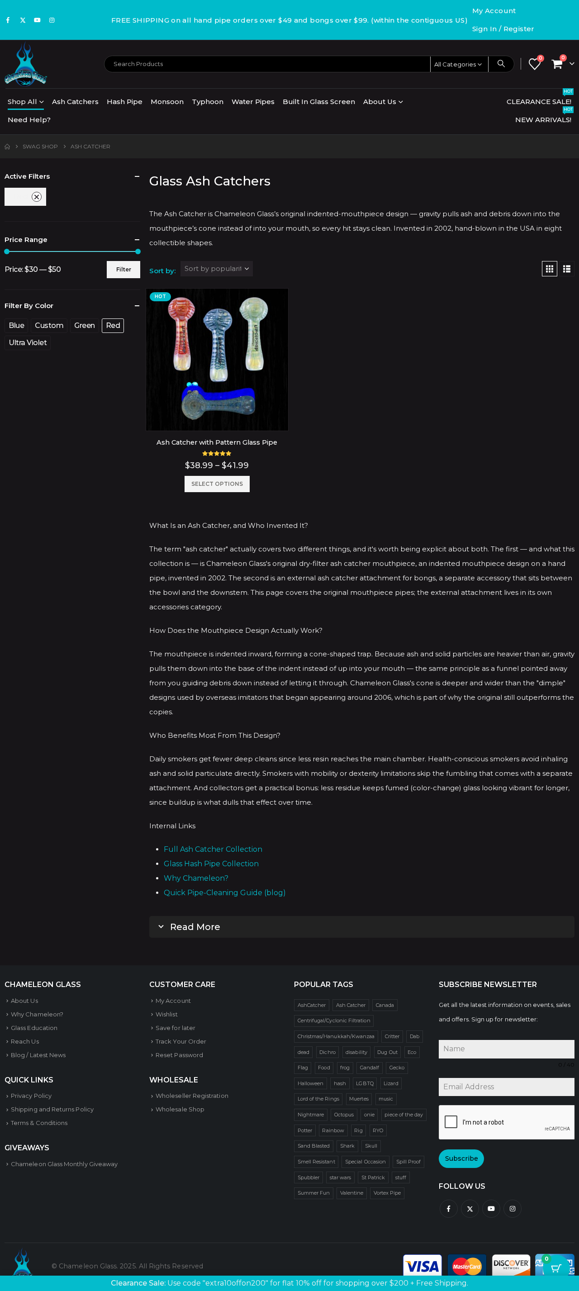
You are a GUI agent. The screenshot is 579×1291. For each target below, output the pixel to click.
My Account (494, 10)
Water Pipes (253, 101)
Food (324, 1067)
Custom (49, 325)
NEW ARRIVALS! (544, 117)
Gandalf (369, 1067)
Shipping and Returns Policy (52, 1109)
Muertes (358, 1099)
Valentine (352, 1193)
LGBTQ (364, 1083)
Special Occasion (365, 1161)
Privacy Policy (31, 1095)
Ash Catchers (75, 101)
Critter (392, 1036)
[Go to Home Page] (7, 146)
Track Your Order (181, 1041)
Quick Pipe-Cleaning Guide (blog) (225, 892)
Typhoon (207, 101)
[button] (549, 268)
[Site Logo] (26, 63)
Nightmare (311, 1114)
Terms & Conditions (39, 1122)
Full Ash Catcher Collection (213, 849)
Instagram (512, 1209)
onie (369, 1114)
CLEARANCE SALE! (540, 99)
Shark (347, 1146)
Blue (16, 325)
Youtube (491, 1209)
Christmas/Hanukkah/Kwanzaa (336, 1036)
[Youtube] (37, 20)
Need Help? (29, 119)
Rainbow (333, 1130)
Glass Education (34, 1027)
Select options (217, 483)
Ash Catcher (351, 1005)
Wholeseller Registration (192, 1095)
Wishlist (167, 1014)
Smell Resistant (316, 1161)
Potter (305, 1130)
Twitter (470, 1209)
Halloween (311, 1083)
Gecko (396, 1067)
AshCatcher (312, 1005)
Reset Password (179, 1054)
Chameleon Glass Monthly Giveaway (64, 1164)
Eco (412, 1052)
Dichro (327, 1052)
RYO (378, 1130)
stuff (400, 1177)
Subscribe (461, 1158)
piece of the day (403, 1114)
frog (345, 1067)
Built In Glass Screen (319, 101)
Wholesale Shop (180, 1109)
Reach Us (25, 1041)
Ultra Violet (28, 342)
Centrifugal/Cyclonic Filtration (334, 1020)
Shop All (22, 101)
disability (356, 1052)
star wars (340, 1177)
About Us (379, 101)
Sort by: (162, 270)
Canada (385, 1005)
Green (84, 325)
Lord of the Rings (318, 1099)
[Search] (501, 63)
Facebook (449, 1209)
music (386, 1099)
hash (340, 1083)
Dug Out (387, 1052)
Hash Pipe (124, 101)
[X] (22, 20)
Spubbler (309, 1177)
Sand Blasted (314, 1146)
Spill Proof (408, 1161)
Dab (414, 1036)
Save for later (175, 1027)
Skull (371, 1146)
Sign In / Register (503, 28)
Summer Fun (314, 1193)
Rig (358, 1130)
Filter (123, 269)
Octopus (344, 1114)
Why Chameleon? (196, 878)
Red (21, 196)
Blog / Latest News (38, 1054)
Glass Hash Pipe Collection (211, 863)
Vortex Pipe (387, 1193)
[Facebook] (8, 20)
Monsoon (167, 101)
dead (303, 1052)
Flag (303, 1067)
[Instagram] (52, 20)
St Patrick (373, 1177)
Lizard (391, 1083)
